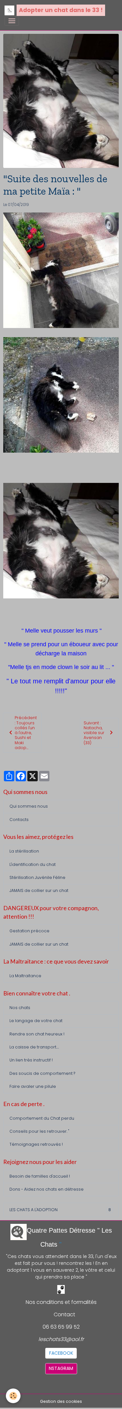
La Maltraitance (25, 975)
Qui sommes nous (28, 806)
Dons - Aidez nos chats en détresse (46, 1189)
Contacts (19, 819)
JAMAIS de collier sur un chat (38, 890)
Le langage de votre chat (35, 1020)
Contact (64, 1314)
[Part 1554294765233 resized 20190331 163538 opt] (61, 270)
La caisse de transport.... (34, 1047)
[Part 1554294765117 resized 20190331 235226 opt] (61, 540)
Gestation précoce (29, 931)
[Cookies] (13, 1395)
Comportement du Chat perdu (41, 1118)
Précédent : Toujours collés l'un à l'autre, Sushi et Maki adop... (26, 732)
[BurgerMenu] (12, 21)
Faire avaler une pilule (32, 1086)
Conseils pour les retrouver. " (39, 1131)
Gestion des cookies (61, 1401)
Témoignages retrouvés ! (36, 1144)
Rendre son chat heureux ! (36, 1034)
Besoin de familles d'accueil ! (39, 1176)
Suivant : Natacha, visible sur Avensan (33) (94, 733)
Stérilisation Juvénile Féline (37, 877)
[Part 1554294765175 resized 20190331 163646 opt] (61, 394)
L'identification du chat (32, 864)
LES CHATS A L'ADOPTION (60, 1209)
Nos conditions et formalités (61, 1302)
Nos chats (19, 1007)
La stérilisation (24, 851)
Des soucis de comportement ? (42, 1073)
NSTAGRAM (61, 1368)
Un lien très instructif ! (31, 1060)
